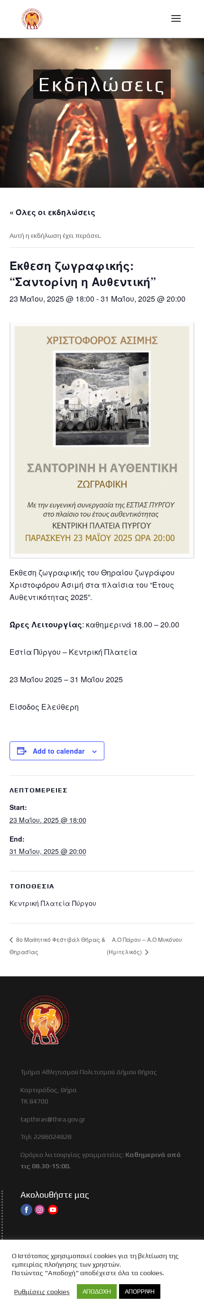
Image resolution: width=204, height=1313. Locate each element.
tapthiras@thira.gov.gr (52, 1119)
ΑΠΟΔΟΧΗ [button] (97, 1291)
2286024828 (53, 1136)
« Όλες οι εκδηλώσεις (52, 212)
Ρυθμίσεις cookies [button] (42, 1291)
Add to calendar (58, 751)
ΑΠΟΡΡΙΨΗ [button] (140, 1291)
